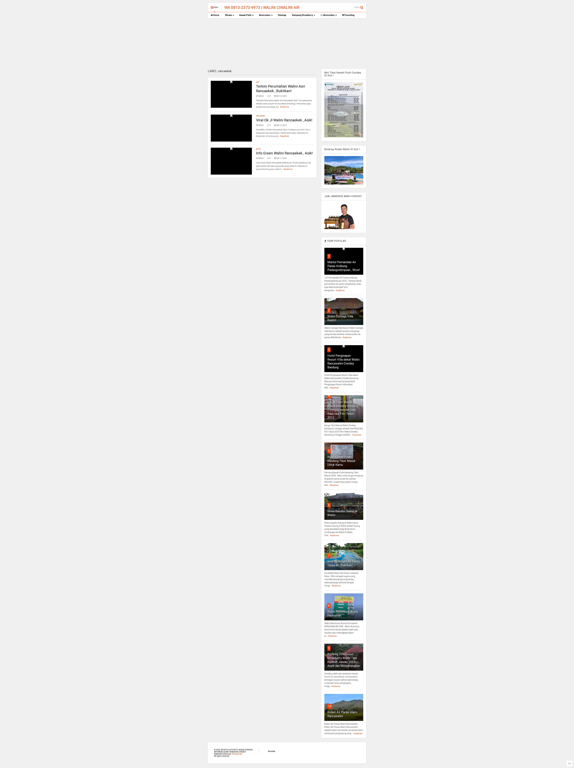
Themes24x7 (236, 754)
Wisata (228, 15)
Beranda (271, 751)
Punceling (349, 15)
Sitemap (282, 15)
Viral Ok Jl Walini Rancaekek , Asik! (284, 120)
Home (216, 15)
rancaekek (260, 116)
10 (329, 706)
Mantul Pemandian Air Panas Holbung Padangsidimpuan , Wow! (343, 266)
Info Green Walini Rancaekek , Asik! (284, 153)
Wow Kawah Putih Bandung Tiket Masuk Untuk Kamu (341, 461)
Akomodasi (264, 15)
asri (257, 82)
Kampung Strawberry (302, 15)
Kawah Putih (245, 15)
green (258, 149)
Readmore (284, 107)
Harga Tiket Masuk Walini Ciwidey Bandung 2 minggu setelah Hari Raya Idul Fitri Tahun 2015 (342, 409)
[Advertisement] (287, 43)
